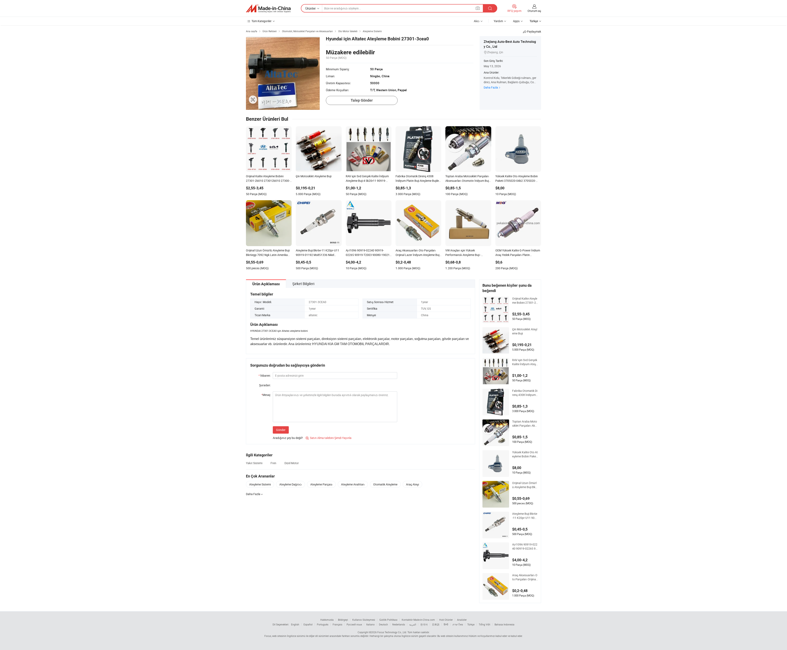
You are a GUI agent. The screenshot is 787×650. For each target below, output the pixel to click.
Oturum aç (534, 11)
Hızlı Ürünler (446, 619)
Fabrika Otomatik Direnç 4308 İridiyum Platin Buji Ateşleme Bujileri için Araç (524, 393)
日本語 (435, 624)
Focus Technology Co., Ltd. (392, 632)
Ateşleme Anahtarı (353, 484)
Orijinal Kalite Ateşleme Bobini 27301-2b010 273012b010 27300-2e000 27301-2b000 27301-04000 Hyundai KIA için (525, 301)
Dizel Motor (291, 463)
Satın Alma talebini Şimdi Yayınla (328, 438)
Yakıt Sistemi (254, 463)
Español (308, 624)
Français (337, 624)
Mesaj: (266, 395)
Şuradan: (265, 385)
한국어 (424, 624)
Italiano (370, 624)
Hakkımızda (327, 619)
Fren (273, 463)
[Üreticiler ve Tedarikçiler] (268, 8)
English (295, 624)
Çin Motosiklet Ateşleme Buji (524, 331)
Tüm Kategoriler (261, 21)
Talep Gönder (362, 100)
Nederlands (398, 624)
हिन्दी (446, 624)
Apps (516, 21)
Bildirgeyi (343, 619)
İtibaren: (264, 375)
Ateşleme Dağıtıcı (290, 484)
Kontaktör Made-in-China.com (418, 619)
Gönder (280, 430)
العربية (412, 624)
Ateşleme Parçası (321, 484)
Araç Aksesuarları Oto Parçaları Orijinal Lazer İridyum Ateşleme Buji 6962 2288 (524, 577)
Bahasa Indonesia (504, 624)
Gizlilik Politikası (388, 619)
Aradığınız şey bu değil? (288, 438)
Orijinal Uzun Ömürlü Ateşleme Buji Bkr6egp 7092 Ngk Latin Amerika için (524, 485)
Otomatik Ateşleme (385, 484)
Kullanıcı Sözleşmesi (363, 619)
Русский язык (354, 624)
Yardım (498, 21)
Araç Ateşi (412, 484)
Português (322, 624)
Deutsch (383, 624)
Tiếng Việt (484, 624)
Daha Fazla (491, 87)
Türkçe (470, 624)
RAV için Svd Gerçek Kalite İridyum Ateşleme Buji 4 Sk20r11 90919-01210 (524, 362)
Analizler (462, 619)
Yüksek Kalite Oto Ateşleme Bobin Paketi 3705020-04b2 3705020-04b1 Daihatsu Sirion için (525, 454)
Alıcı (476, 21)
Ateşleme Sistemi (260, 484)
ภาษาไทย (458, 624)
